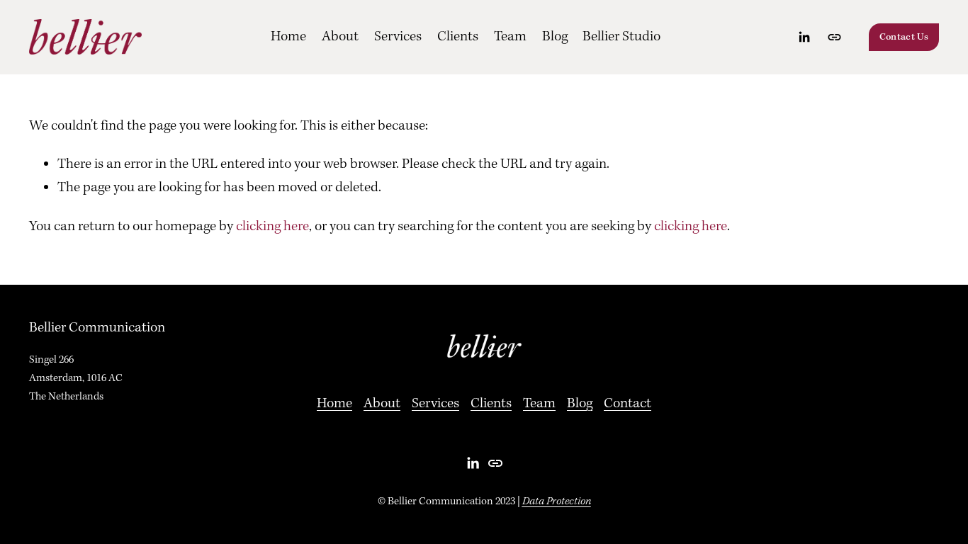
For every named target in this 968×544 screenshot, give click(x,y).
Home (288, 37)
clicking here (272, 227)
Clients (457, 37)
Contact (627, 404)
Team (510, 37)
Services (398, 37)
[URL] (834, 37)
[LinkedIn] (804, 37)
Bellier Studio (621, 37)
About (340, 37)
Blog (555, 37)
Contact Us (904, 37)
